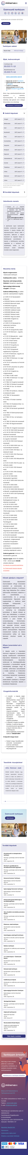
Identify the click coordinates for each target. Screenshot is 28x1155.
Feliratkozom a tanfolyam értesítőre (14, 1075)
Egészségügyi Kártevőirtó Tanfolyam (13, 990)
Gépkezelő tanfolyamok (10, 1012)
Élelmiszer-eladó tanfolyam (11, 924)
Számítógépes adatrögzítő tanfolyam (13, 935)
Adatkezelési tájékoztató (8, 1133)
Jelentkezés (6, 23)
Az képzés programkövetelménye (13, 565)
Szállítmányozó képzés (10, 979)
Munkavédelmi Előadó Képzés (12, 1022)
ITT (8, 220)
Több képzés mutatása (14, 1036)
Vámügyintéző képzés (9, 1001)
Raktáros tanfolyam (9, 945)
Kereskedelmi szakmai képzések (12, 19)
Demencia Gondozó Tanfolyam (12, 878)
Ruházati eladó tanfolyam (10, 969)
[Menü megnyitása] (26, 3)
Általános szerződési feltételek (10, 1136)
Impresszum (4, 1130)
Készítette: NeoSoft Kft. (8, 1127)
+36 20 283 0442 (11, 1103)
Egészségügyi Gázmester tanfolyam (13, 889)
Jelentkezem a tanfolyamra (14, 105)
